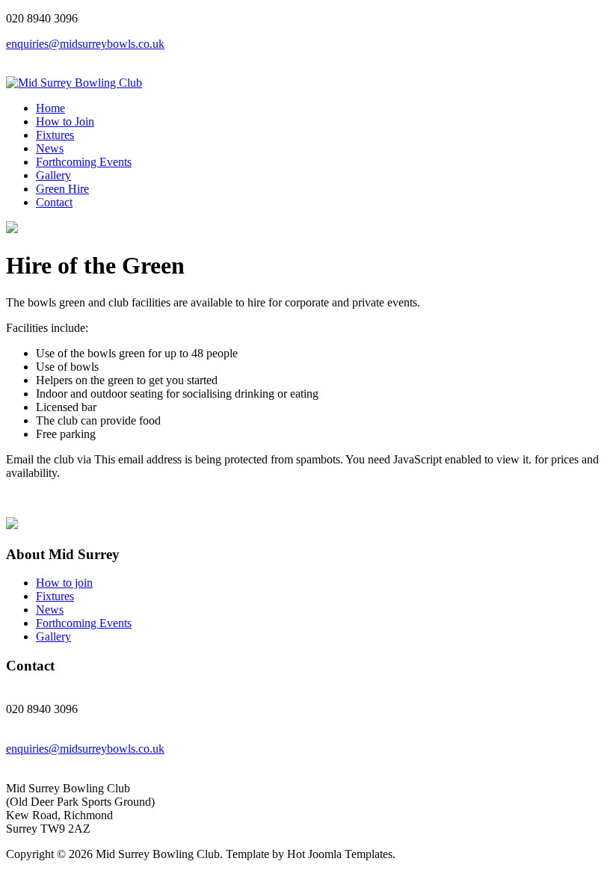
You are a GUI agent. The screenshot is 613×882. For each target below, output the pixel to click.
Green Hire (62, 188)
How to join (64, 582)
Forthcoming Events (84, 161)
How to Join (65, 121)
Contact (54, 202)
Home (50, 108)
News (50, 148)
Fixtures (55, 135)
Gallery (53, 175)
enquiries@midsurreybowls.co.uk (85, 43)
